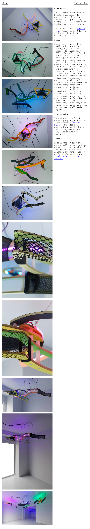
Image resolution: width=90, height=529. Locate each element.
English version (64, 156)
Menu (5, 3)
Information (80, 3)
